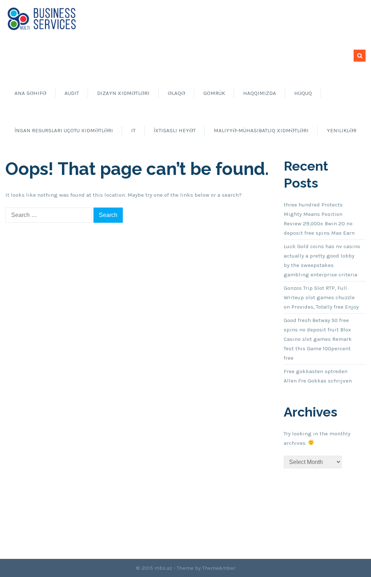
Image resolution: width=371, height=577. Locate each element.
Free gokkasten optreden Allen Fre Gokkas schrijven (318, 376)
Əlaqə (176, 93)
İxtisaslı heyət (175, 130)
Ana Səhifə (30, 93)
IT (133, 130)
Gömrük (214, 93)
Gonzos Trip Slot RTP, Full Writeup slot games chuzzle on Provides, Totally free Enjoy (321, 297)
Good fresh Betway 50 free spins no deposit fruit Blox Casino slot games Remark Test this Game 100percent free (318, 339)
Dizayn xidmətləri (123, 93)
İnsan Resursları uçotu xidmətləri (63, 130)
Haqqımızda (259, 93)
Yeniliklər (342, 130)
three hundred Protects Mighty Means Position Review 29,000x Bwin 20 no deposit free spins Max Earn (319, 218)
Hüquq (303, 93)
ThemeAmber (218, 568)
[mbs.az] (41, 18)
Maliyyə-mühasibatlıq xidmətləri (261, 130)
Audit (71, 93)
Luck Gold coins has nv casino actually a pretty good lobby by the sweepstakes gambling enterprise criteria (322, 260)
